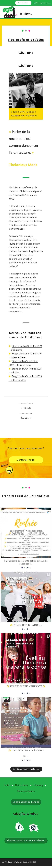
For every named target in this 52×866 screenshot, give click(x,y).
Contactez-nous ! (26, 460)
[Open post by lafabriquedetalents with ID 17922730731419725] (26, 533)
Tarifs (7, 785)
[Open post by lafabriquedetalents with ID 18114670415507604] (26, 722)
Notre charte (21, 785)
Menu (28, 13)
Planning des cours (42, 3)
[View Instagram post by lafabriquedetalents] (48, 555)
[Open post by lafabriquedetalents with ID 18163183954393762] (26, 597)
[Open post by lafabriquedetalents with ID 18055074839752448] (26, 658)
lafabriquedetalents (25, 510)
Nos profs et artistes (26, 39)
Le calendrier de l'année (26, 802)
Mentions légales (26, 791)
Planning (38, 785)
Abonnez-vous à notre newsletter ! (26, 840)
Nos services (23, 3)
